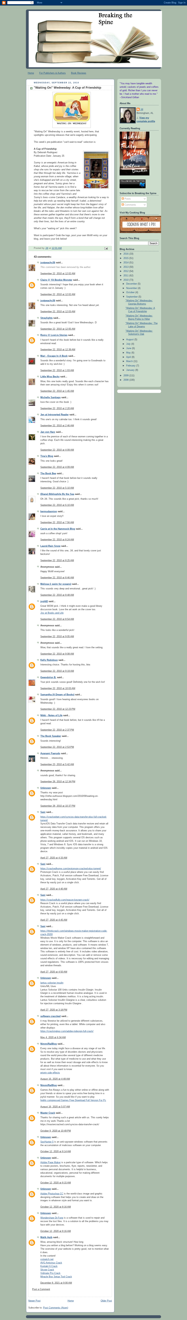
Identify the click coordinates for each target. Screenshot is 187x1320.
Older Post (106, 1301)
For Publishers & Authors (52, 73)
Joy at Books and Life (52, 613)
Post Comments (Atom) (55, 1307)
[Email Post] (106, 248)
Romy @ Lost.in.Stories (53, 335)
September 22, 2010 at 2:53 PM (57, 747)
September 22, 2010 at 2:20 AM (57, 408)
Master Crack (47, 1113)
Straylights (46, 318)
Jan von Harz (47, 432)
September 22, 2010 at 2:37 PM (57, 730)
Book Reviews (78, 73)
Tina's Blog (46, 456)
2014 (126, 262)
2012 (126, 271)
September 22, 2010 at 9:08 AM (57, 654)
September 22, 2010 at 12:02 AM (57, 273)
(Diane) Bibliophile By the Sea (57, 494)
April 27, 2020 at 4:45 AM (53, 920)
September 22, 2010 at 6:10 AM (57, 505)
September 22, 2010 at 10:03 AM (57, 688)
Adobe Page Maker (50, 1162)
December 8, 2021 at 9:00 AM (56, 1283)
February (131, 365)
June (129, 348)
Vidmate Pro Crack (50, 1273)
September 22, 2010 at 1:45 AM (57, 391)
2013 (126, 267)
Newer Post (34, 1301)
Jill (141, 109)
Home (31, 73)
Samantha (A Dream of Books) (57, 694)
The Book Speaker (50, 736)
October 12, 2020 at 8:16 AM (55, 1207)
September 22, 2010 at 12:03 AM (57, 311)
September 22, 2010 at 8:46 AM (57, 577)
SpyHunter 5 (47, 1142)
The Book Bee (48, 473)
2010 (126, 280)
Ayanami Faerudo (50, 753)
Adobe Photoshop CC (51, 1193)
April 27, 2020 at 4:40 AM (53, 889)
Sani (42, 812)
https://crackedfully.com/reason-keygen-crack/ (64, 900)
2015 (126, 258)
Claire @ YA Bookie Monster (56, 280)
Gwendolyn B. (48, 677)
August (130, 339)
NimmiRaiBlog (48, 1044)
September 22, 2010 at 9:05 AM (57, 636)
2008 (126, 380)
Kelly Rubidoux (49, 660)
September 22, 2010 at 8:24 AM (57, 539)
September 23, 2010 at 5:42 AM (57, 764)
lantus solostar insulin (51, 983)
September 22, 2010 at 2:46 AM (57, 425)
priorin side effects (50, 1072)
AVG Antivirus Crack (51, 1263)
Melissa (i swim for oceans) (55, 584)
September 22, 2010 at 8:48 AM (57, 595)
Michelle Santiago (50, 397)
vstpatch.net (47, 1259)
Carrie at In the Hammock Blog (57, 529)
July (128, 344)
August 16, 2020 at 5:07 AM (55, 1106)
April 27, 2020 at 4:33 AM (53, 858)
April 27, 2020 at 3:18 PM (53, 1010)
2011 (126, 275)
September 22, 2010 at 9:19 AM (57, 671)
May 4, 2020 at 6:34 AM (53, 1037)
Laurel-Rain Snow (50, 546)
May (128, 352)
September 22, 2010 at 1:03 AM (57, 370)
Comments (130, 205)
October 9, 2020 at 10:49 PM (55, 1131)
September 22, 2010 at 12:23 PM (57, 709)
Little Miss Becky (50, 376)
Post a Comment (41, 1289)
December (132, 284)
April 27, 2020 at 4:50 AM (53, 972)
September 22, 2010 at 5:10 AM (57, 488)
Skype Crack (47, 1269)
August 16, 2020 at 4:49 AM (55, 1079)
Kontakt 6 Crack (49, 1266)
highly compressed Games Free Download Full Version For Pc (73, 1100)
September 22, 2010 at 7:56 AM (57, 522)
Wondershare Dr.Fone (51, 1218)
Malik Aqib (46, 1237)
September (132, 297)
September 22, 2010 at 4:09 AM (57, 450)
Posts (127, 199)
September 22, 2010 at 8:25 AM (57, 560)
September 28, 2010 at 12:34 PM (57, 781)
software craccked (50, 1016)
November (132, 288)
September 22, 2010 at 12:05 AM (57, 329)
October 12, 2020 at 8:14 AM (55, 1151)
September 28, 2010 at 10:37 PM (57, 806)
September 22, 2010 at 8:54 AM (57, 619)
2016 (126, 254)
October (130, 292)
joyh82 (44, 601)
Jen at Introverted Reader (54, 414)
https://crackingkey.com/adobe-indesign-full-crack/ (67, 1031)
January (130, 370)
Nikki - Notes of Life (51, 715)
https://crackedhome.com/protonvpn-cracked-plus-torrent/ (70, 868)
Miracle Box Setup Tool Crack (56, 1276)
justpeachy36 (47, 262)
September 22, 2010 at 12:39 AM (57, 349)
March (129, 361)
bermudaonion (48, 511)
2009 (126, 375)
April (129, 357)
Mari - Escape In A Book (54, 356)
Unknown (45, 788)
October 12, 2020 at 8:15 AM (55, 1182)
